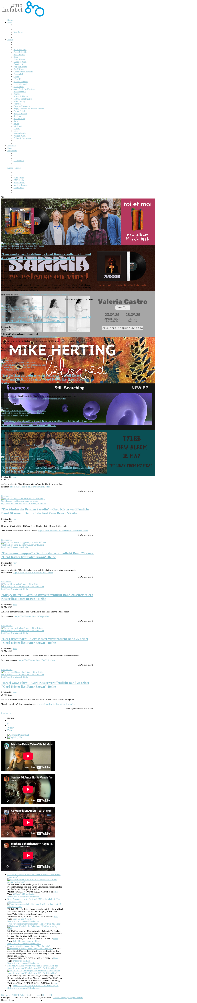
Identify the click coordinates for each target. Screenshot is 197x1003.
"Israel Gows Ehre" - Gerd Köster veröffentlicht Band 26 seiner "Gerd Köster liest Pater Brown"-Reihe (45, 684)
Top (28, 995)
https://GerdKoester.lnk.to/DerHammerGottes (30, 487)
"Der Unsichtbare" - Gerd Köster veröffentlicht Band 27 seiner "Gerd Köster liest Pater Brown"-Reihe (44, 641)
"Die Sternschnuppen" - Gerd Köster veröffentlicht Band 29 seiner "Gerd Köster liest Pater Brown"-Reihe (47, 555)
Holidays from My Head (29, 941)
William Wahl (19, 894)
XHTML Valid (18, 995)
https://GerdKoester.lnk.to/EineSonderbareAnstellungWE (44, 295)
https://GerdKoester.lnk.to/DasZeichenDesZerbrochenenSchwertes (37, 399)
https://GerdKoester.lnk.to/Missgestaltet (32, 616)
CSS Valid (5, 995)
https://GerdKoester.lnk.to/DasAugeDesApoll (44, 445)
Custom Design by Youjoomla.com (68, 997)
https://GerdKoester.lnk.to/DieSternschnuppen (33, 572)
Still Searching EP (50, 985)
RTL (44, 995)
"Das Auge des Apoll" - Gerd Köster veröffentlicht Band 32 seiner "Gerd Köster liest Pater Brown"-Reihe (46, 423)
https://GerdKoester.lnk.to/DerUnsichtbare (37, 660)
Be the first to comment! (18, 897)
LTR (50, 995)
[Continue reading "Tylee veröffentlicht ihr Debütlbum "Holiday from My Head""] (35, 929)
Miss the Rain (24, 961)
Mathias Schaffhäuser (22, 985)
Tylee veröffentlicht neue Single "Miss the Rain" (28, 946)
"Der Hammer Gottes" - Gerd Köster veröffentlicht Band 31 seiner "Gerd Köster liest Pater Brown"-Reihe (47, 469)
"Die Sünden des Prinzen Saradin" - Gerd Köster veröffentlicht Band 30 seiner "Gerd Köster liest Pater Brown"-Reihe (45, 511)
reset (39, 995)
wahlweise (30, 894)
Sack (15, 919)
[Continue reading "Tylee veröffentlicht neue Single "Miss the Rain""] (30, 948)
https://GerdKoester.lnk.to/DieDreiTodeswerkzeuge (35, 336)
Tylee (15, 941)
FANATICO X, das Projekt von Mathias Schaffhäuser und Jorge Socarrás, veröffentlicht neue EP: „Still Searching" (32, 967)
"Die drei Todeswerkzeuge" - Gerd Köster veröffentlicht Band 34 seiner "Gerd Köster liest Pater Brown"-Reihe (46, 319)
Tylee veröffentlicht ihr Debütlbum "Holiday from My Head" (34, 924)
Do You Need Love (26, 919)
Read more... (6, 304)
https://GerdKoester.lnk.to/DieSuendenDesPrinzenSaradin (63, 531)
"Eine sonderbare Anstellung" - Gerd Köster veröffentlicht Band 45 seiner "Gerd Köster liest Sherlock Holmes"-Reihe (46, 256)
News (15, 264)
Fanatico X (37, 985)
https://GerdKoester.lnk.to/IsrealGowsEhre (57, 704)
